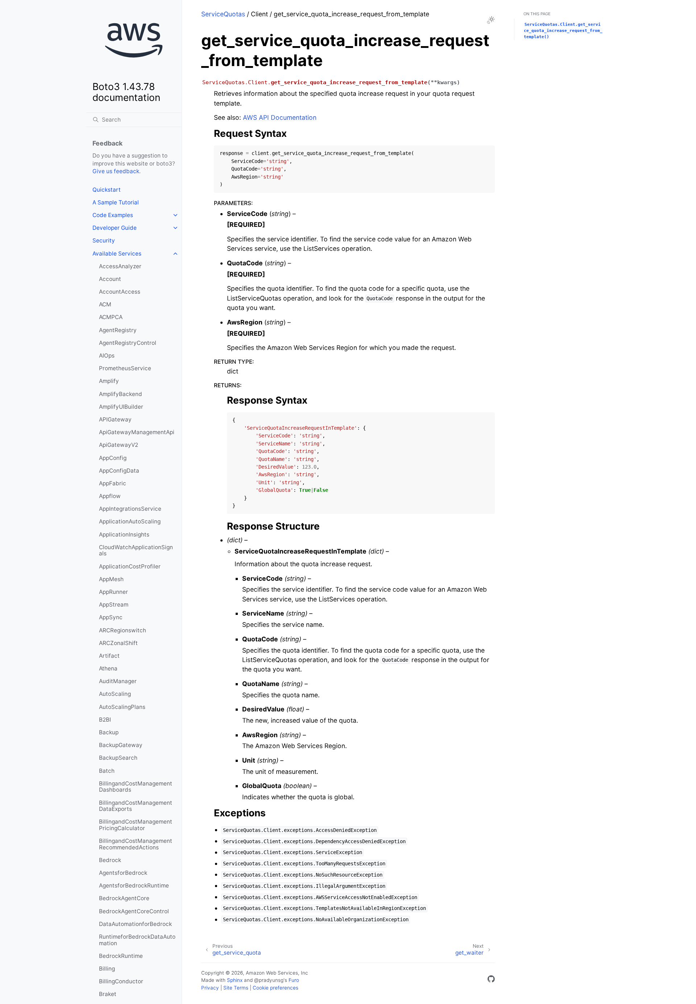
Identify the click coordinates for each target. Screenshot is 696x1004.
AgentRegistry (118, 330)
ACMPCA (111, 317)
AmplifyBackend (120, 394)
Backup (109, 732)
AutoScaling (115, 693)
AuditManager (118, 681)
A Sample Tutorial (115, 202)
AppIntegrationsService (130, 508)
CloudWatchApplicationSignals (136, 550)
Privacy (210, 988)
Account (110, 279)
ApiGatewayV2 (118, 444)
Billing (107, 968)
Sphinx (235, 980)
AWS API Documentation (279, 117)
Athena (108, 668)
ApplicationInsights (124, 534)
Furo (294, 980)
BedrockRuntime (121, 955)
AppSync (111, 617)
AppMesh (111, 579)
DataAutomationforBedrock (135, 924)
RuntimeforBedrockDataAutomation (137, 940)
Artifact (109, 655)
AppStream (113, 604)
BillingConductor (121, 981)
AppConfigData (119, 470)
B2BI (105, 719)
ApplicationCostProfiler (130, 566)
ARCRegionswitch (122, 630)
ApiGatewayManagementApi (136, 432)
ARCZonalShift (118, 643)
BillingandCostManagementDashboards (135, 786)
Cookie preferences (275, 988)
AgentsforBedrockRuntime (134, 885)
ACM (105, 304)
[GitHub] (491, 980)
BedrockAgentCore (124, 898)
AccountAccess (119, 291)
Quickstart (106, 189)
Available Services (116, 253)
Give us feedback (115, 171)
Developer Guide (114, 227)
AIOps (107, 355)
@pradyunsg (268, 980)
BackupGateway (120, 745)
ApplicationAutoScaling (130, 521)
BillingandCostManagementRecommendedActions (135, 844)
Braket (107, 994)
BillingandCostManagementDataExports (135, 806)
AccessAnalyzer (120, 266)
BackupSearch (118, 757)
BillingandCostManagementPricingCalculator (135, 825)
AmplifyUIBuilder (121, 406)
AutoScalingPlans (122, 706)
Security (103, 240)
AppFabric (112, 483)
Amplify (109, 380)
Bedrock (110, 860)
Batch (107, 770)
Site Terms (235, 988)
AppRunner (113, 591)
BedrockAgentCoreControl (134, 911)
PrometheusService (125, 368)
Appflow (110, 496)
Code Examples (112, 215)
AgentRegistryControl (127, 342)
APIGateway (115, 419)
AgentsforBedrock (123, 872)
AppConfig (113, 457)
